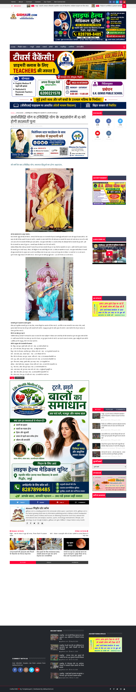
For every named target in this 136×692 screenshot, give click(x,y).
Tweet (22, 502)
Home (13, 2)
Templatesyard (27, 689)
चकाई (45, 47)
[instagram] (120, 1)
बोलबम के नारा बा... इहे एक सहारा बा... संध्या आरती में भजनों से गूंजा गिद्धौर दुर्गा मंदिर (113, 453)
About (21, 2)
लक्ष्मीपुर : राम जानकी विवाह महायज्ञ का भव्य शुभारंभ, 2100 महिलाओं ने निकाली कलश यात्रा (71, 637)
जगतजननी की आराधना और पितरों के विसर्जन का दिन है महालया (22, 553)
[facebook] (110, 1)
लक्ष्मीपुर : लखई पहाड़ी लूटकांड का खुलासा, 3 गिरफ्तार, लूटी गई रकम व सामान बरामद (71, 675)
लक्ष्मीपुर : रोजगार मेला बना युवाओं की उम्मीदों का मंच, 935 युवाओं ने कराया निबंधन (71, 656)
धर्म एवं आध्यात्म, (39, 126)
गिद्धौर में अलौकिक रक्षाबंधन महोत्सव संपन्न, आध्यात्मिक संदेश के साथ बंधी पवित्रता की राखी (93, 6)
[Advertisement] (49, 580)
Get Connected (59, 2)
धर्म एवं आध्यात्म (19, 113)
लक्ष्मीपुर (63, 47)
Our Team (47, 2)
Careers (38, 2)
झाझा (38, 47)
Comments (120, 410)
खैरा (56, 47)
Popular (109, 410)
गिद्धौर (64, 6)
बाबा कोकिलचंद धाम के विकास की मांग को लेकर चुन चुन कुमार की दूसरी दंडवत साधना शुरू (113, 436)
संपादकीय (80, 47)
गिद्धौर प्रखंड (22, 47)
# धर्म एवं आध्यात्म (19, 378)
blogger (23, 562)
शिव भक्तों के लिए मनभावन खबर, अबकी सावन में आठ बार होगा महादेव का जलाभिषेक (48, 554)
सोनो (51, 47)
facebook (75, 562)
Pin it (62, 502)
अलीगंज (71, 47)
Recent (98, 410)
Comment (82, 502)
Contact (29, 2)
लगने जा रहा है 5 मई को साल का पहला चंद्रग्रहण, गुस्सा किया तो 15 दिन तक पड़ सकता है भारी (75, 554)
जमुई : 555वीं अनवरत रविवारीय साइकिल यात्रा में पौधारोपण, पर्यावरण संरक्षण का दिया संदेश (28, 6)
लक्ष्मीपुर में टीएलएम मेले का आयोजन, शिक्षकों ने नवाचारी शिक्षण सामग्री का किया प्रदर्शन (71, 665)
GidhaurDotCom (48, 689)
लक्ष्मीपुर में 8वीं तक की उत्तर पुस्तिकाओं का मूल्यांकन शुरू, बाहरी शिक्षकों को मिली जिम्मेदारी (71, 647)
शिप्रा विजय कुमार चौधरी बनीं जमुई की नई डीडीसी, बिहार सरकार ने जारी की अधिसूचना (113, 445)
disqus (49, 562)
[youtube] (124, 1)
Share (42, 502)
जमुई (32, 47)
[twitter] (117, 1)
